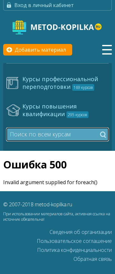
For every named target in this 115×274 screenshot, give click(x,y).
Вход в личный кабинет (44, 5)
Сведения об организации (81, 231)
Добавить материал (40, 49)
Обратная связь (92, 258)
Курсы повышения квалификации (54, 110)
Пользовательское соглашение (74, 240)
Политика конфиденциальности (74, 249)
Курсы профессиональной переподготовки (60, 82)
